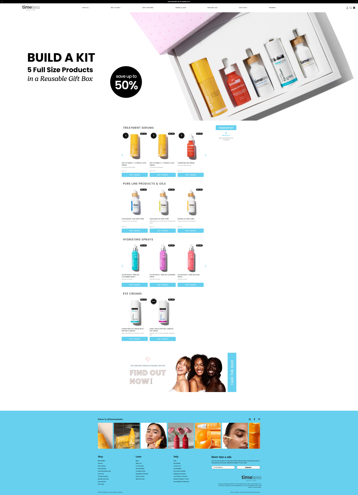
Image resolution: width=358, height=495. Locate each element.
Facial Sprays (102, 468)
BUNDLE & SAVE (181, 8)
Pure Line (101, 474)
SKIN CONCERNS (147, 8)
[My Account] (347, 8)
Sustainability (140, 468)
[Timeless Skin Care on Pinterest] (259, 419)
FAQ (175, 461)
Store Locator (140, 476)
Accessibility (178, 468)
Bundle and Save (103, 479)
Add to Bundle (134, 175)
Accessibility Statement (181, 482)
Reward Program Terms (181, 479)
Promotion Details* (180, 471)
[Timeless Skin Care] (31, 8)
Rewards (272, 8)
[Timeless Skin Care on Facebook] (254, 419)
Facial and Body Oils (104, 471)
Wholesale (177, 463)
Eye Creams (102, 466)
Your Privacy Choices (180, 476)
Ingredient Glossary (142, 474)
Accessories (102, 482)
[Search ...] (351, 8)
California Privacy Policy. (246, 492)
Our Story (243, 8)
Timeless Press (140, 471)
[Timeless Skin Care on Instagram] (250, 419)
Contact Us (177, 466)
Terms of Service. (234, 492)
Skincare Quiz (212, 8)
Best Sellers (115, 8)
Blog (137, 461)
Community (140, 466)
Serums (100, 463)
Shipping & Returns (180, 474)
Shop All (85, 8)
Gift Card (101, 484)
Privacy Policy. (256, 492)
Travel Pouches (103, 476)
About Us (139, 463)
